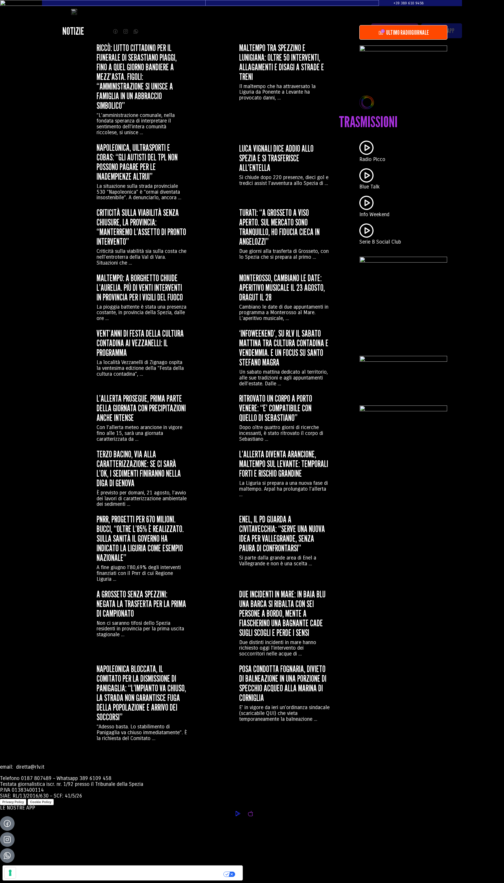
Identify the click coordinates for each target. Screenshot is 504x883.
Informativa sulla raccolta (35, 873)
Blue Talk (369, 186)
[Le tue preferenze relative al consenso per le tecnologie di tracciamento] (10, 872)
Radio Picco (372, 159)
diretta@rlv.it (29, 767)
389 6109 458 (95, 778)
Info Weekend (374, 214)
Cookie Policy (40, 802)
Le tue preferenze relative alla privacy (147, 873)
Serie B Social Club (380, 242)
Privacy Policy (13, 802)
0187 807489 (36, 778)
